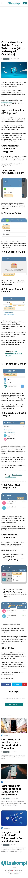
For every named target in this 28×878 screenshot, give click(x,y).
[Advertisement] (14, 21)
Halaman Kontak (14, 873)
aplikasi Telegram (6, 102)
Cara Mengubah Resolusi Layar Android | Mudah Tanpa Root (11, 744)
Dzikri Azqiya (6, 58)
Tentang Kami (8, 870)
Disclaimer (19, 872)
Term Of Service (18, 870)
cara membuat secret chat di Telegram (13, 354)
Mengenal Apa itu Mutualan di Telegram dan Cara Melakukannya (12, 837)
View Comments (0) (13, 704)
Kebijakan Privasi (10, 872)
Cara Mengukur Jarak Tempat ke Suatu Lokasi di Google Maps (11, 790)
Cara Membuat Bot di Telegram (13, 476)
